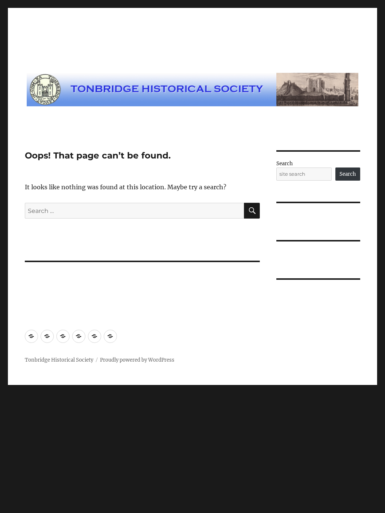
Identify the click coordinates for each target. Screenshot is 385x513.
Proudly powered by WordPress (137, 360)
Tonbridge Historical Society (59, 360)
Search (284, 163)
